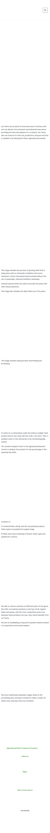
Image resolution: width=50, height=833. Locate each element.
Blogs (23, 782)
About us (24, 785)
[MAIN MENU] (45, 10)
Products (24, 776)
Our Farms (25, 779)
